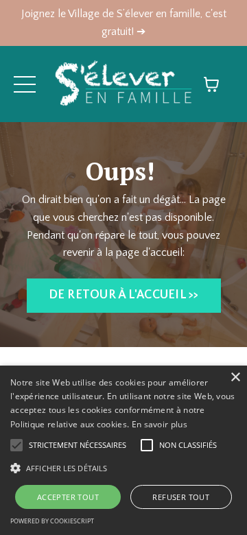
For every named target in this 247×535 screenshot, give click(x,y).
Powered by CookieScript (52, 520)
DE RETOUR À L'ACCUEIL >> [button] (124, 295)
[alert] (123, 450)
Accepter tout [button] (68, 497)
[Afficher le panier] (211, 84)
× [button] (235, 377)
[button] (123, 468)
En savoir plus (159, 424)
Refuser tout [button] (180, 497)
